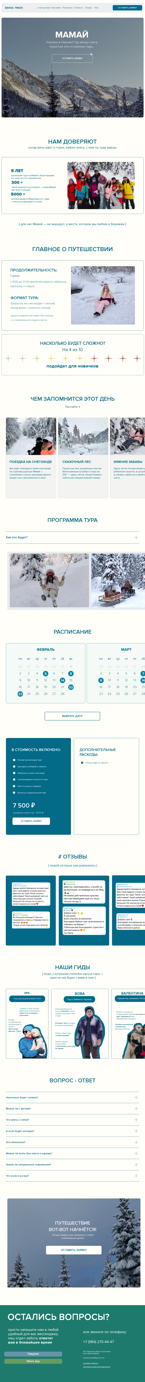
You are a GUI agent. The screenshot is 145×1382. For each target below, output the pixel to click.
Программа (56, 8)
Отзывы (88, 8)
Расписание (68, 8)
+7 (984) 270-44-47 (98, 1341)
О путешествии (43, 8)
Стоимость (78, 8)
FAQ (96, 8)
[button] (127, 7)
